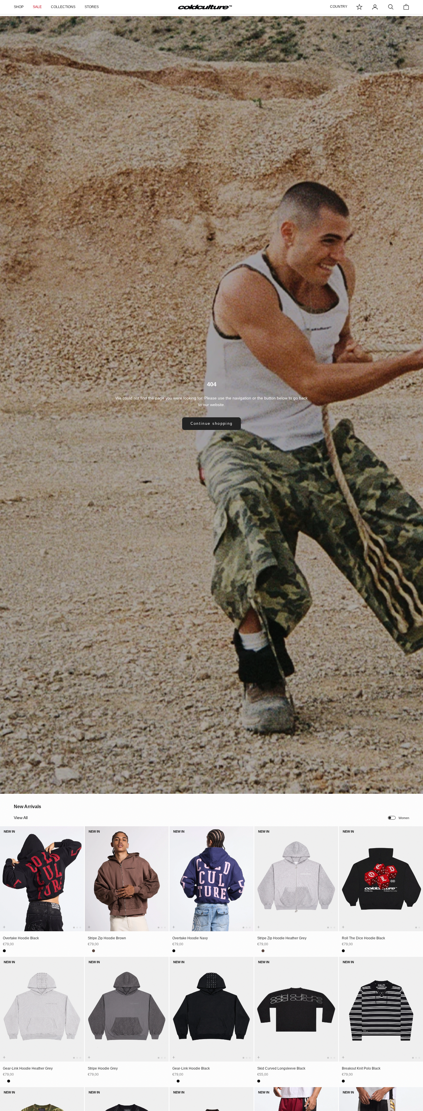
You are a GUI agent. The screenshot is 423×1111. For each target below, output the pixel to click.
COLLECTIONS (63, 7)
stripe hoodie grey (103, 1068)
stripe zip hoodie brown (107, 938)
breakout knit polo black (361, 1068)
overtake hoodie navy (190, 938)
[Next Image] (78, 884)
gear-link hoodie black (191, 1068)
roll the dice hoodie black (363, 938)
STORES (92, 7)
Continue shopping (211, 423)
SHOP (19, 7)
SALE (37, 7)
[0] (359, 7)
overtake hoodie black (21, 938)
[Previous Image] (5, 884)
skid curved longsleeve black (281, 1068)
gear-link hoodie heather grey (28, 1068)
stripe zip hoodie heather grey (281, 938)
